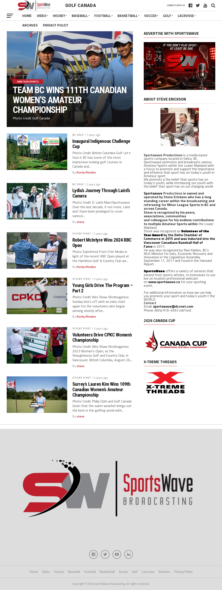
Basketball (128, 15)
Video (41, 15)
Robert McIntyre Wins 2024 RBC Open (102, 242)
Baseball (80, 15)
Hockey (59, 15)
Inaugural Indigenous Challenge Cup (101, 143)
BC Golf (78, 135)
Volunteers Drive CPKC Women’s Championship (102, 337)
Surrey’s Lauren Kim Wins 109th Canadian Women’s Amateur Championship (101, 389)
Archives (30, 25)
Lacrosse (186, 15)
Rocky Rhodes (86, 172)
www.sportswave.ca (164, 281)
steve (80, 221)
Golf (167, 15)
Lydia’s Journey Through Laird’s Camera (101, 193)
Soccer (150, 15)
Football (102, 15)
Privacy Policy (55, 25)
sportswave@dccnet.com (173, 306)
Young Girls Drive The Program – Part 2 (102, 288)
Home (27, 15)
